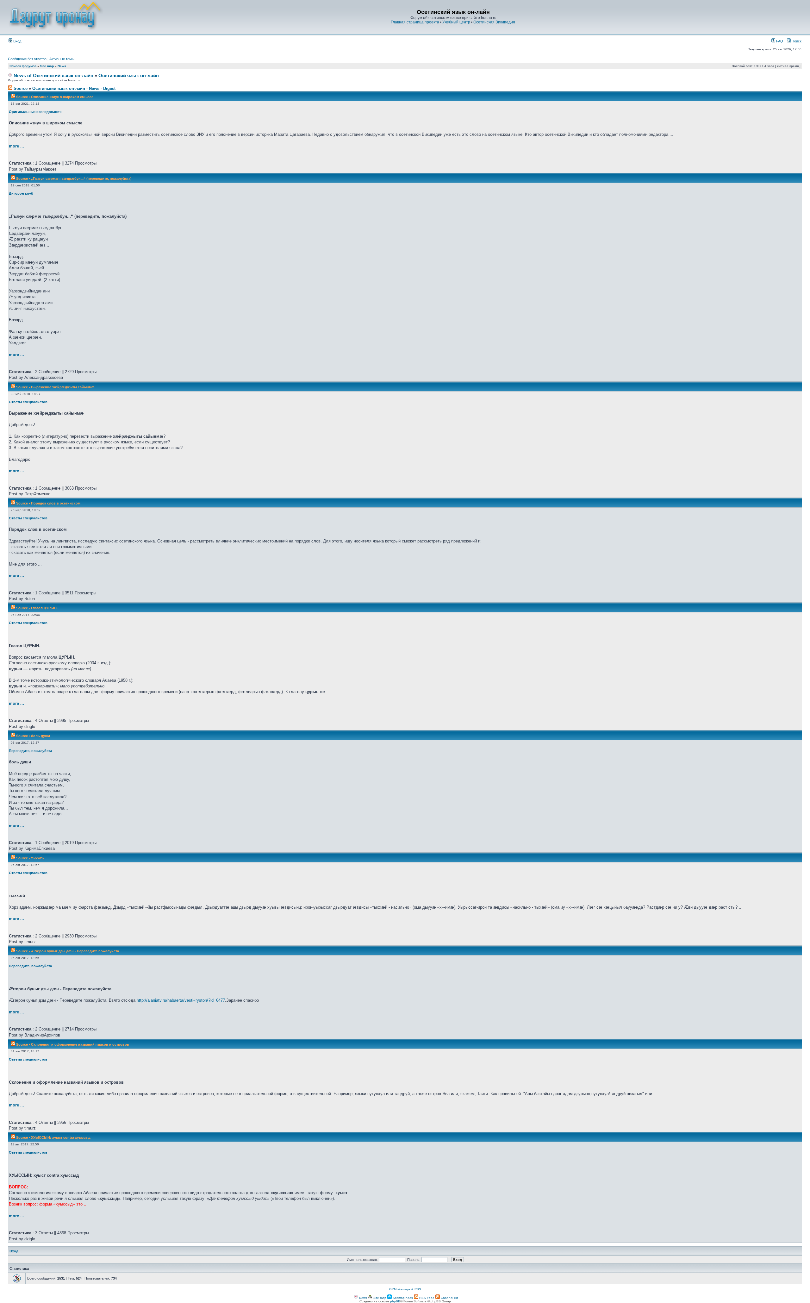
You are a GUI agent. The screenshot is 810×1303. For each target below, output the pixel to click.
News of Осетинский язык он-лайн (52, 75)
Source (20, 88)
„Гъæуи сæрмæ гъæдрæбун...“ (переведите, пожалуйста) (81, 178)
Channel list (449, 1298)
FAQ (779, 41)
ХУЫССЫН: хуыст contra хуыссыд (60, 1137)
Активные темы (61, 59)
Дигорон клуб (21, 193)
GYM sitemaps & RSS (405, 1289)
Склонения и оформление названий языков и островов (80, 1044)
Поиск (796, 41)
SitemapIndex (402, 1298)
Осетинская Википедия (494, 22)
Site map (47, 66)
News (62, 66)
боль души (40, 736)
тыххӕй (38, 858)
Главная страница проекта (415, 22)
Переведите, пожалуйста (30, 751)
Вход (16, 41)
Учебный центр (456, 22)
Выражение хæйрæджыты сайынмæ (63, 387)
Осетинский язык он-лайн (128, 75)
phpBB (395, 1301)
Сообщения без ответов (27, 59)
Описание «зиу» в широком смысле (62, 97)
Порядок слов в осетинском (55, 503)
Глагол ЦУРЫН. (44, 608)
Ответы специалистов (28, 402)
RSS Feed (426, 1298)
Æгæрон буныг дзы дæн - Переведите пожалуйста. (75, 951)
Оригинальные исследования (35, 112)
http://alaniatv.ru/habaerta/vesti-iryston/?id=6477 (181, 1000)
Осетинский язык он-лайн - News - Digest (73, 88)
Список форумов (22, 66)
